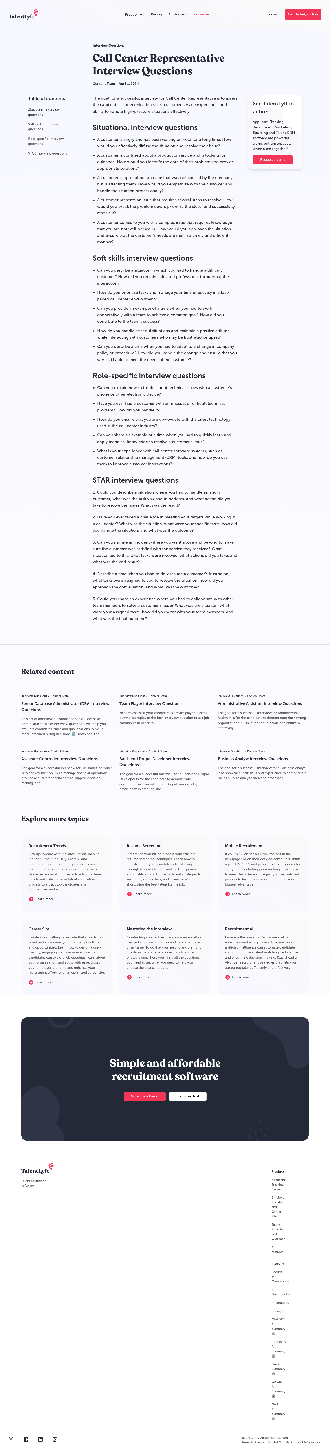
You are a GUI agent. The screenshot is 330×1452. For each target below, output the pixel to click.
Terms (246, 1442)
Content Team (104, 84)
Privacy (259, 1442)
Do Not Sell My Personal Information (294, 1442)
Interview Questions (108, 46)
